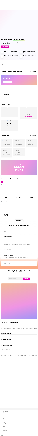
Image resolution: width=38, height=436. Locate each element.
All (1, 182)
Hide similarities (5, 411)
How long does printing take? (6, 345)
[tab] (19, 326)
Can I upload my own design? (6, 333)
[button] (5, 47)
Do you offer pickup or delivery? (7, 339)
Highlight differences (6, 412)
